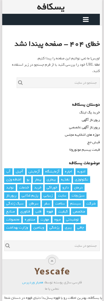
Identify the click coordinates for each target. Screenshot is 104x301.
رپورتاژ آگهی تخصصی (84, 127)
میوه (57, 219)
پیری (68, 227)
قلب (38, 211)
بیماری (51, 179)
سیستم (75, 203)
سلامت (60, 203)
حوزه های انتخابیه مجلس (82, 135)
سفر (47, 203)
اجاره (68, 171)
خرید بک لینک (89, 112)
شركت (91, 203)
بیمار (38, 179)
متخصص (79, 211)
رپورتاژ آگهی (91, 120)
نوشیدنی (72, 219)
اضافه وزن (13, 179)
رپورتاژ (11, 195)
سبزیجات (78, 195)
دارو (65, 187)
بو (28, 179)
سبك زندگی (15, 203)
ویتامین (38, 227)
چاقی (80, 227)
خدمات (24, 187)
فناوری (25, 211)
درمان (78, 187)
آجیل (19, 171)
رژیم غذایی (30, 195)
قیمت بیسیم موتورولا (84, 150)
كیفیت (63, 211)
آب (8, 171)
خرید (37, 187)
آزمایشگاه (52, 171)
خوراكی (52, 187)
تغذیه (65, 179)
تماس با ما (52, 289)
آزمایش (34, 171)
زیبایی (48, 195)
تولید (10, 187)
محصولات (12, 219)
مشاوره (30, 219)
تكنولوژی (81, 179)
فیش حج (93, 142)
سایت (62, 195)
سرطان (34, 203)
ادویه (81, 171)
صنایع (10, 211)
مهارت (44, 219)
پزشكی (54, 227)
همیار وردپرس (32, 282)
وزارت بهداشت (17, 227)
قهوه (50, 211)
